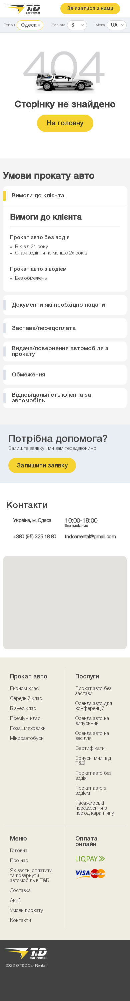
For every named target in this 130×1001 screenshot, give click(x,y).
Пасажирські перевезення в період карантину (94, 808)
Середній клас (26, 698)
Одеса (28, 25)
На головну (65, 124)
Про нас (19, 860)
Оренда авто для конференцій (93, 706)
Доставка (20, 890)
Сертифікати (90, 748)
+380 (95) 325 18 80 (34, 537)
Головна (18, 851)
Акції (15, 900)
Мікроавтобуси (27, 738)
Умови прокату (26, 910)
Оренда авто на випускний (92, 721)
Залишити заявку (42, 465)
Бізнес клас (23, 708)
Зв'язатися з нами (90, 8)
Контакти (20, 920)
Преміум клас (25, 718)
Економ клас (24, 688)
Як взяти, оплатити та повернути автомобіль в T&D (31, 875)
